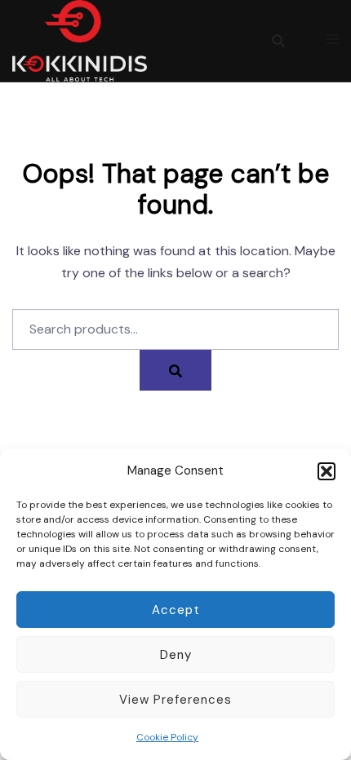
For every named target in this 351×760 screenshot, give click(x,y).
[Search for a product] (278, 40)
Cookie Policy (167, 737)
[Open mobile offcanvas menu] (332, 40)
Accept (176, 610)
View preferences (175, 700)
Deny (176, 655)
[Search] (175, 370)
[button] (326, 471)
